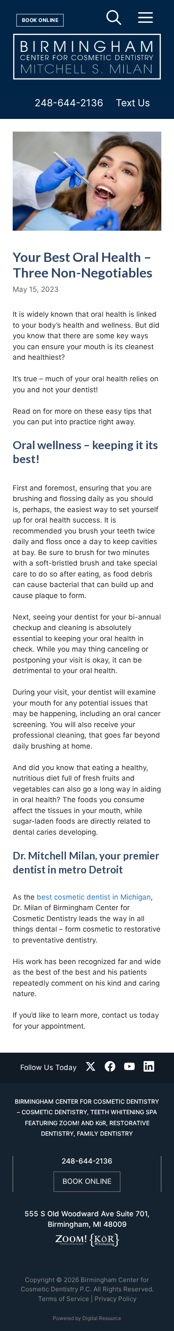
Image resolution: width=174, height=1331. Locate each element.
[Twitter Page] (90, 1068)
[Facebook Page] (110, 1068)
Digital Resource (101, 1318)
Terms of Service (63, 1299)
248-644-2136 (69, 103)
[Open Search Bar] (114, 21)
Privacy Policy (115, 1299)
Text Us (133, 103)
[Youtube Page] (129, 1068)
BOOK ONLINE (87, 1181)
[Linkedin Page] (149, 1068)
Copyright (39, 1280)
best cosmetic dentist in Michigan (94, 897)
